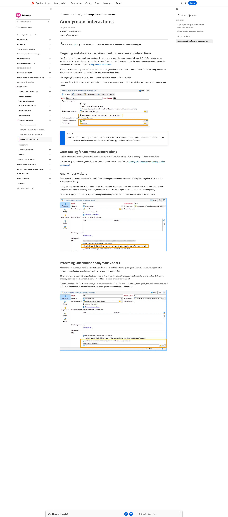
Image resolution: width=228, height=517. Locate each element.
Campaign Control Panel (25, 188)
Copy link (193, 15)
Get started (21, 44)
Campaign (79, 14)
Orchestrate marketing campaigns (28, 54)
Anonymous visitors (183, 36)
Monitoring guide (23, 174)
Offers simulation (25, 110)
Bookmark (183, 15)
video (74, 44)
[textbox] (33, 21)
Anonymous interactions (29, 139)
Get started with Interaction (28, 92)
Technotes (20, 183)
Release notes (22, 39)
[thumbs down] (131, 514)
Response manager (23, 58)
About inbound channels (28, 125)
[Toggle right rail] (177, 9)
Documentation (66, 14)
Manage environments (26, 101)
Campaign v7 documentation (27, 35)
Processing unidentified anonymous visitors (192, 41)
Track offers (23, 145)
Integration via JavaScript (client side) (32, 130)
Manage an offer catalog (27, 106)
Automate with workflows (25, 82)
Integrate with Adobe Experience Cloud (30, 77)
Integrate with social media (26, 164)
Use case (21, 154)
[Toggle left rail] (50, 9)
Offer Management (72, 35)
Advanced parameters (26, 150)
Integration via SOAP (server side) (31, 134)
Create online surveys (24, 73)
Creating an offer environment (99, 64)
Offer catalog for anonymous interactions (190, 32)
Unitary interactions (26, 120)
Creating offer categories (138, 162)
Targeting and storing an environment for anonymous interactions (190, 25)
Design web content (24, 68)
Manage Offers (22, 87)
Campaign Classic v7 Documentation (100, 14)
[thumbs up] (126, 514)
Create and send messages (26, 49)
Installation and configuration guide (30, 169)
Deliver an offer (24, 115)
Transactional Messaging (26, 160)
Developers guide (23, 178)
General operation (25, 96)
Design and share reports (26, 63)
